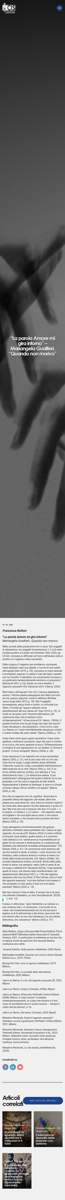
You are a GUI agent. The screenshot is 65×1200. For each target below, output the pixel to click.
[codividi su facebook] (5, 1067)
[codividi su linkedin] (13, 1067)
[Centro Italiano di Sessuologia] (8, 7)
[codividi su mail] (20, 1067)
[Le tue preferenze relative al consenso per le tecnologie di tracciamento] (3, 900)
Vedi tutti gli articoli (42, 1101)
